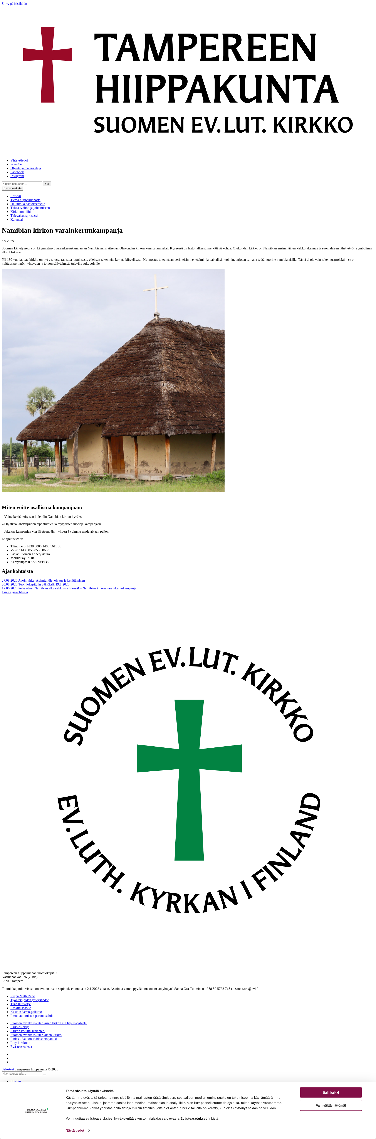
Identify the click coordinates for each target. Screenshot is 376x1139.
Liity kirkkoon (20, 1043)
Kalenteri (16, 219)
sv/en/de (16, 164)
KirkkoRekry (19, 1027)
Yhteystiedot (19, 160)
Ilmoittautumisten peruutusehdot (32, 1016)
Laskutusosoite (20, 1008)
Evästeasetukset (21, 1046)
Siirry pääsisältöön (14, 3)
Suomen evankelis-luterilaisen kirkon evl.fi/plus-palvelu (48, 1023)
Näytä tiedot (75, 1130)
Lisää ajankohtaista (15, 592)
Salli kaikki (331, 1092)
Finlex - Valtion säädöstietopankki (33, 1039)
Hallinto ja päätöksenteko (27, 204)
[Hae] (44, 1074)
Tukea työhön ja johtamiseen (30, 208)
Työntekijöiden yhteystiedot (29, 1000)
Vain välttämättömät (331, 1105)
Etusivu (15, 196)
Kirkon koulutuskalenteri (27, 1031)
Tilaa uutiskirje (20, 1004)
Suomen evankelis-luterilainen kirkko (36, 1035)
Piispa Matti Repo (22, 996)
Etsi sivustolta (12, 188)
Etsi (47, 183)
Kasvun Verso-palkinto (26, 1012)
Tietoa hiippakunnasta (25, 200)
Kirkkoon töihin (21, 212)
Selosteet (8, 1069)
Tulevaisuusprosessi (24, 215)
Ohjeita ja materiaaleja (25, 168)
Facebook (17, 172)
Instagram (17, 176)
